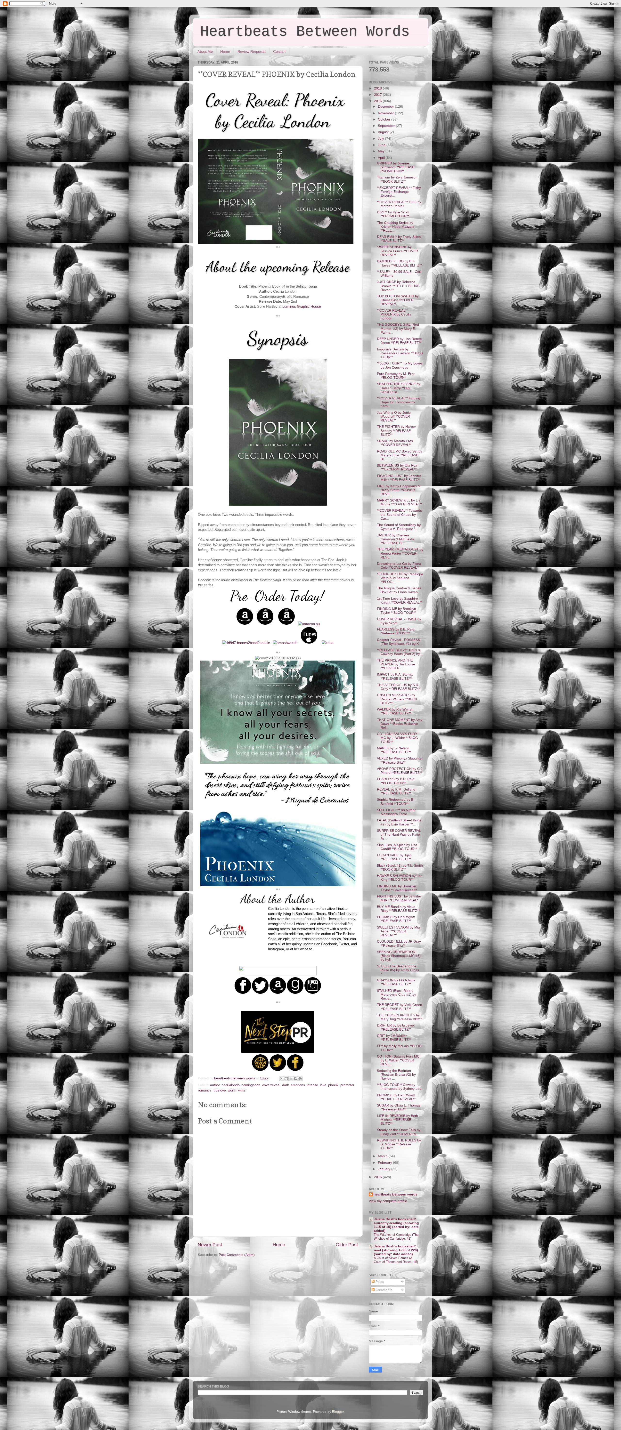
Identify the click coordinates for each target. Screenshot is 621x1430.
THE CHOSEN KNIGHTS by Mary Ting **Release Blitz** (399, 1017)
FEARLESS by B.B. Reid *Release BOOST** (395, 631)
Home (225, 51)
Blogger (338, 1412)
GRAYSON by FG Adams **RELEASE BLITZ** (396, 982)
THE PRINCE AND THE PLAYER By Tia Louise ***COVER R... (396, 664)
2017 (378, 95)
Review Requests (251, 51)
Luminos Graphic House (301, 306)
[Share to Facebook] (295, 1078)
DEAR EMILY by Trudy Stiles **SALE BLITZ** (399, 238)
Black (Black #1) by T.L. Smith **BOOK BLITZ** (400, 867)
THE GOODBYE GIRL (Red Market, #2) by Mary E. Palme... (398, 328)
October (384, 119)
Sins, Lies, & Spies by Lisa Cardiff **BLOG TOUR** (397, 847)
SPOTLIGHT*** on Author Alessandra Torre (396, 812)
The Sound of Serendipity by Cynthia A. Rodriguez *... (399, 527)
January (384, 1169)
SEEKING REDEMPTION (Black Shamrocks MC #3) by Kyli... (399, 955)
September (387, 126)
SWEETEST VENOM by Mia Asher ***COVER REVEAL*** (398, 931)
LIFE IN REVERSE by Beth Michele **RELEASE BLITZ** (397, 1119)
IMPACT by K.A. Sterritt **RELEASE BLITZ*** (395, 676)
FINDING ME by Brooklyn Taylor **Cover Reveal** (397, 888)
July (381, 138)
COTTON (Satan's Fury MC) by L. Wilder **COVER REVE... (399, 1060)
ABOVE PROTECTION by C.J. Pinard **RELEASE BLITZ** (400, 771)
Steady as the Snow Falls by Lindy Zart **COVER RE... (398, 1132)
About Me (205, 51)
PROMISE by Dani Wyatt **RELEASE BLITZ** (396, 919)
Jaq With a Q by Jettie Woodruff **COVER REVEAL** (394, 416)
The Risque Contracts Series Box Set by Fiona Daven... (399, 590)
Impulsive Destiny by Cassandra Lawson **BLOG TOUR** (400, 353)
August (384, 132)
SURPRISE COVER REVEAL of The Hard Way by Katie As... (399, 834)
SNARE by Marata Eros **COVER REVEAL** (395, 443)
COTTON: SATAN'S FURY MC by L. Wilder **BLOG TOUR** (397, 737)
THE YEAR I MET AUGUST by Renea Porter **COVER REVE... (400, 553)
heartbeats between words (395, 1194)
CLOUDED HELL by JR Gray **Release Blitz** (399, 943)
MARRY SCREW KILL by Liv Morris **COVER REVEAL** (399, 502)
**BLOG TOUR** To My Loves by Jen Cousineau (400, 365)
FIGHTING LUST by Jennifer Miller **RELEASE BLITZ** (399, 478)
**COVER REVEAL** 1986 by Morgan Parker (399, 204)
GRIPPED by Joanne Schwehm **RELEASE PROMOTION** (395, 167)
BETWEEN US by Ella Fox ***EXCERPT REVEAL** (397, 467)
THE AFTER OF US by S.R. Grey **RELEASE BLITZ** (398, 687)
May (381, 151)
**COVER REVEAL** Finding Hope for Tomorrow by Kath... (398, 402)
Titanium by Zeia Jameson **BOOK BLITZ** (397, 179)
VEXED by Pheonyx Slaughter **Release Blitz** (400, 760)
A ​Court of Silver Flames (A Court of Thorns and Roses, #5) (396, 1260)
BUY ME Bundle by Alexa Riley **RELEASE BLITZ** (398, 909)
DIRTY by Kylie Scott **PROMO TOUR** (393, 214)
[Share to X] (290, 1078)
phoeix (333, 1085)
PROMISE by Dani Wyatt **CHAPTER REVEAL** (396, 1097)
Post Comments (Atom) (237, 1255)
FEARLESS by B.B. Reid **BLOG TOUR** (395, 781)
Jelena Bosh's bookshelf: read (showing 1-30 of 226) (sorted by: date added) (396, 1250)
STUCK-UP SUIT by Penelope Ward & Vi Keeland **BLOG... (400, 578)
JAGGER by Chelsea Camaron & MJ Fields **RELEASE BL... (395, 539)
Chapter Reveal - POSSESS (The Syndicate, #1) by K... (399, 642)
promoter (347, 1085)
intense (312, 1085)
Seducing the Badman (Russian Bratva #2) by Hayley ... (396, 1074)
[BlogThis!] (286, 1078)
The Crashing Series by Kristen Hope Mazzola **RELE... (395, 226)
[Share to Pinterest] (300, 1078)
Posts (379, 1282)
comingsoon (251, 1085)
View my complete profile (388, 1201)
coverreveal (271, 1085)
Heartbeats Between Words (305, 32)
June (382, 145)
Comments (383, 1290)
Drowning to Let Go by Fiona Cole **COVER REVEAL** (399, 565)
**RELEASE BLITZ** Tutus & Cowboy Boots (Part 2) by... (400, 652)
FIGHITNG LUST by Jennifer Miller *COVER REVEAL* (399, 898)
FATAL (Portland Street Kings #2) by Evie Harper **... (399, 822)
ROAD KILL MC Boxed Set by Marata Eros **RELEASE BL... (399, 455)
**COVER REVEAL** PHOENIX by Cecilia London (394, 314)
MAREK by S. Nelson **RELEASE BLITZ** (394, 750)
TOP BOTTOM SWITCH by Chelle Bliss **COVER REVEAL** (398, 300)
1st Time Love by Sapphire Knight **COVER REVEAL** (399, 600)
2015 (378, 1177)
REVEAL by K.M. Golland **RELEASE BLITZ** (396, 791)
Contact (279, 51)
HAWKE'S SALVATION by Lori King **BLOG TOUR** (399, 877)
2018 (378, 88)
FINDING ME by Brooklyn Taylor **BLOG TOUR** (396, 610)
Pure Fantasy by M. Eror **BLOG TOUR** (396, 376)
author (215, 1085)
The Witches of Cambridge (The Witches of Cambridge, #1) (396, 1237)
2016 (378, 101)
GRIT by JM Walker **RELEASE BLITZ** (394, 1038)
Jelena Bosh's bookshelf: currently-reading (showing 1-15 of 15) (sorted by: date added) (396, 1225)
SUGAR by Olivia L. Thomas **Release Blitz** (398, 1107)
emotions (298, 1085)
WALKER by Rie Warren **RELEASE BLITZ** (395, 711)
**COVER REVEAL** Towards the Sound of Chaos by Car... (399, 514)
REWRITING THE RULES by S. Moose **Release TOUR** (399, 1144)
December (386, 106)
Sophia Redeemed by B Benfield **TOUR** (395, 801)
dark (285, 1085)
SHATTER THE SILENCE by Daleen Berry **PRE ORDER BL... (398, 388)
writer (242, 1090)
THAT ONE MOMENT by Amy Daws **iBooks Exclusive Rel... (399, 723)
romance (205, 1090)
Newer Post (210, 1244)
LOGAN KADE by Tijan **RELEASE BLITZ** (394, 857)
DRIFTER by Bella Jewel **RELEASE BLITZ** (396, 1027)
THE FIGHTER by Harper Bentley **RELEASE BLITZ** (396, 430)
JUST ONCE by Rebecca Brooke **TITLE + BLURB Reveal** (398, 285)
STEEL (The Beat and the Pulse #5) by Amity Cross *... (398, 970)
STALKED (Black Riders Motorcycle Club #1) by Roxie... (396, 994)
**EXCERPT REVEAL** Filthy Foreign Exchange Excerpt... (399, 191)
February (385, 1162)
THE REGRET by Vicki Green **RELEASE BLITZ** (399, 1006)
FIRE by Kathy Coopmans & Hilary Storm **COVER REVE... (398, 490)
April (382, 158)
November (386, 113)
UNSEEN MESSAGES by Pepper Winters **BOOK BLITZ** (397, 699)
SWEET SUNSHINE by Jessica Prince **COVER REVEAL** (397, 251)
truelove (219, 1090)
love (323, 1085)
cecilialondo (231, 1085)
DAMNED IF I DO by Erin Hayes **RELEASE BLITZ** (399, 263)
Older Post (347, 1244)
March (383, 1156)
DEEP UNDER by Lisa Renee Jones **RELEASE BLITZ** (399, 341)
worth (232, 1090)
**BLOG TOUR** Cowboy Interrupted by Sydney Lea (399, 1087)
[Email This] (281, 1078)
